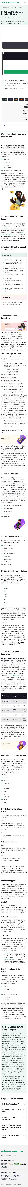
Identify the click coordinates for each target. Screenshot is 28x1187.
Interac (5, 586)
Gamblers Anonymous (9, 959)
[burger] (25, 2)
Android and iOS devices (14, 675)
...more (25, 23)
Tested (6, 229)
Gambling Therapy (8, 953)
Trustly (5, 594)
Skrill (5, 591)
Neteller (5, 605)
